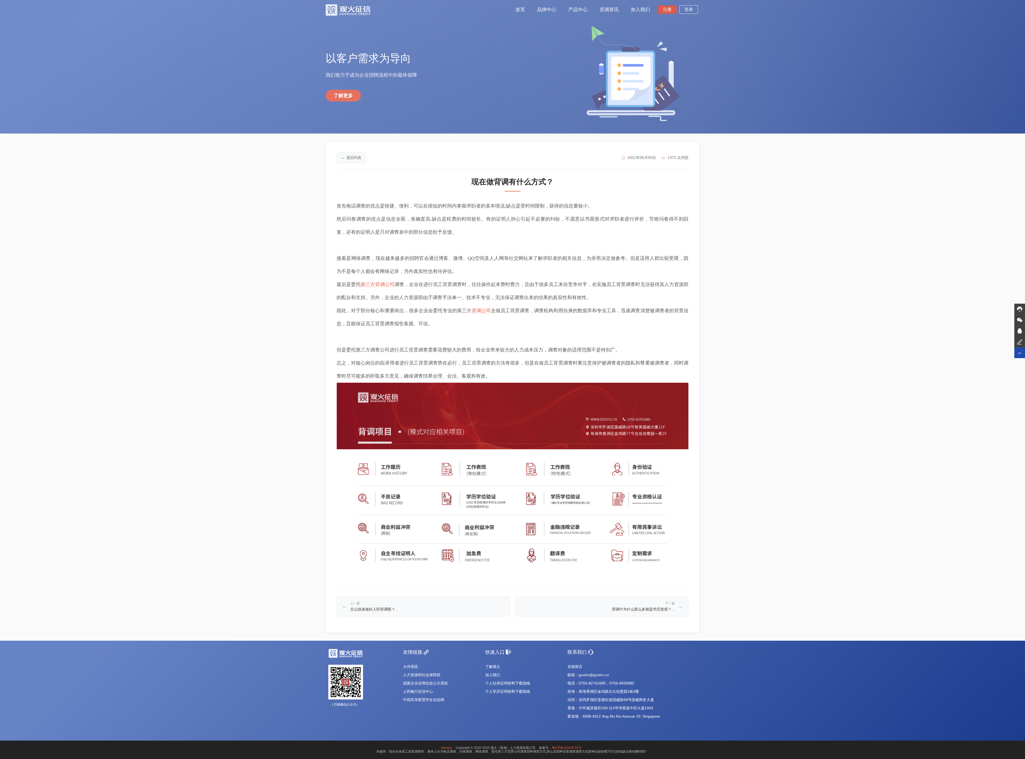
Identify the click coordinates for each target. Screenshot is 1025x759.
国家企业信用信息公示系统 (425, 683)
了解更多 (343, 95)
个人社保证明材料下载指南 (507, 683)
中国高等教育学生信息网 (423, 700)
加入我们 (492, 675)
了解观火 (492, 666)
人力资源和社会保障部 (421, 675)
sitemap (446, 748)
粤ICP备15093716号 (567, 748)
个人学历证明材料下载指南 (507, 691)
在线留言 (574, 666)
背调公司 (481, 310)
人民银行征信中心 (418, 691)
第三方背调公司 (377, 284)
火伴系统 (410, 666)
